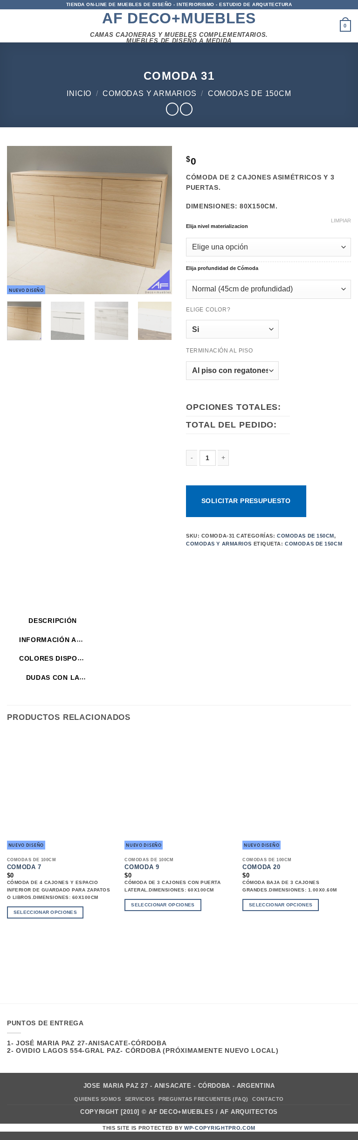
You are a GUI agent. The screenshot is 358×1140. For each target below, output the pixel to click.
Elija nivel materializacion (217, 226)
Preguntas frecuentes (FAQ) (203, 1099)
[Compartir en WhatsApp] (193, 560)
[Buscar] (331, 26)
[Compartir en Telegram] (281, 560)
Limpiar (341, 220)
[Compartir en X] (222, 560)
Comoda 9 (141, 867)
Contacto (267, 1099)
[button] (9, 26)
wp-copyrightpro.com (219, 1128)
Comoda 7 (24, 867)
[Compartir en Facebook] (208, 560)
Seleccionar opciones (45, 912)
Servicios (140, 1099)
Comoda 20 (261, 867)
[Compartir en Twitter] (237, 560)
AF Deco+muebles (178, 18)
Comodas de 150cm (249, 93)
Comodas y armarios (149, 93)
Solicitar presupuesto (246, 500)
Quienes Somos (97, 1099)
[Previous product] (186, 109)
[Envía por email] (252, 560)
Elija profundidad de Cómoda (222, 268)
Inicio (79, 93)
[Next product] (172, 109)
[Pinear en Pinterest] (267, 560)
